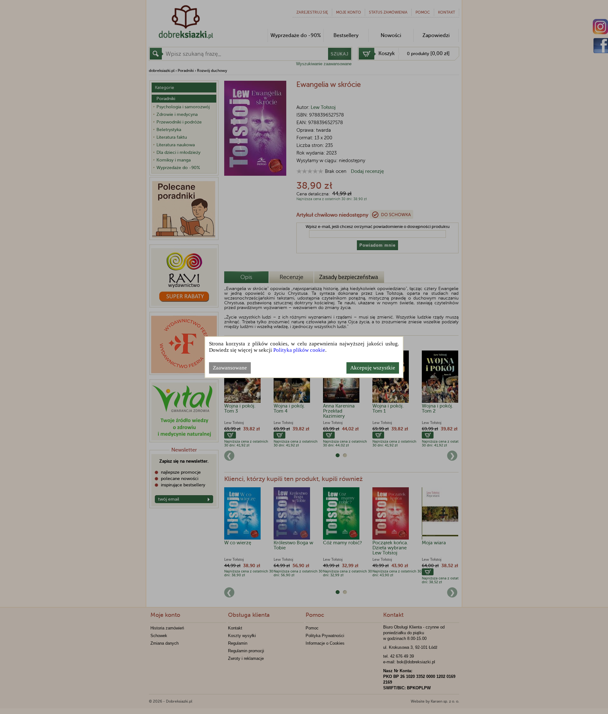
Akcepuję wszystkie (372, 368)
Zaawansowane (230, 368)
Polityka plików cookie (299, 350)
